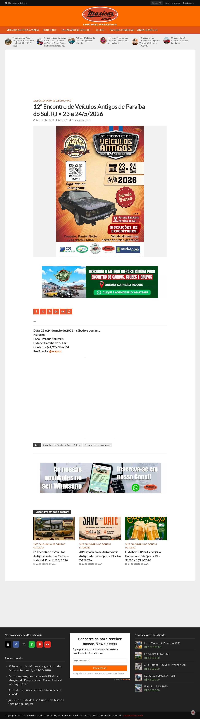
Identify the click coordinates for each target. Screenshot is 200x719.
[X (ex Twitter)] (24, 644)
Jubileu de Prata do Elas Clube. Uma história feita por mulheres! (118, 40)
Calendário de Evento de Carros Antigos (62, 445)
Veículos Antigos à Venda (23, 30)
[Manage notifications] (193, 712)
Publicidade (188, 3)
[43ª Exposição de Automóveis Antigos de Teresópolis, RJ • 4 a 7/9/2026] (135, 41)
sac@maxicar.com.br (133, 715)
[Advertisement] (100, 76)
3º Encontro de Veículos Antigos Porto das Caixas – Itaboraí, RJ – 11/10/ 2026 (23, 42)
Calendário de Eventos (75, 30)
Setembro (84, 547)
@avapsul (55, 351)
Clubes (100, 30)
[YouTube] (47, 644)
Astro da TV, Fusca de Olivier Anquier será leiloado (85, 40)
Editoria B (62, 120)
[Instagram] (8, 644)
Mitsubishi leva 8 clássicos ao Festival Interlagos (179, 40)
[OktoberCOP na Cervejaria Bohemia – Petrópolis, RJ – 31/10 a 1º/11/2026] (146, 528)
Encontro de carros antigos (97, 445)
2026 (35, 100)
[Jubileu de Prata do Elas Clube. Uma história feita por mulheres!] (103, 40)
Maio (68, 100)
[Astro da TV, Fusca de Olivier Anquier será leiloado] (71, 40)
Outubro (38, 547)
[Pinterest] (39, 644)
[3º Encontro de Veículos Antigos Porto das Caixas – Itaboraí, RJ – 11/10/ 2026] (8, 41)
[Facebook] (16, 644)
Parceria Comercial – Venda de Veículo (134, 30)
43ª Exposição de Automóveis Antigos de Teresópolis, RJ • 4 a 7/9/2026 (149, 42)
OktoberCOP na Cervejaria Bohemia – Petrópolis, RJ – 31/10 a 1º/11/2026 (143, 556)
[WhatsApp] (32, 644)
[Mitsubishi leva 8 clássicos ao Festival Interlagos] (166, 40)
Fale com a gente (172, 3)
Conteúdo (49, 30)
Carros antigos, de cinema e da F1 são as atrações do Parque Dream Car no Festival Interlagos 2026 (55, 42)
